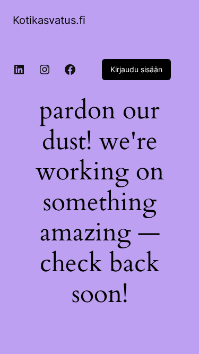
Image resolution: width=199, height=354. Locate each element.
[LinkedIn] (19, 69)
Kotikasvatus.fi (49, 20)
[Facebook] (70, 69)
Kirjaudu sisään (136, 69)
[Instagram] (44, 69)
